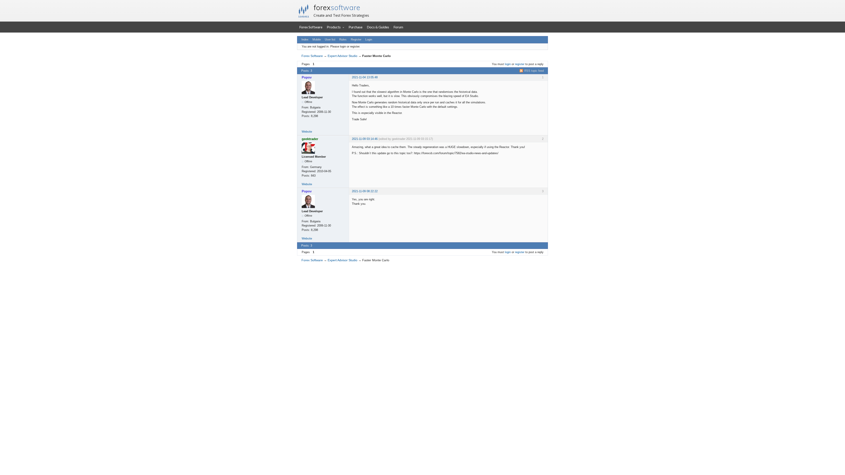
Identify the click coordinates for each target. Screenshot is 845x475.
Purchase (355, 27)
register (519, 64)
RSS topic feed (534, 70)
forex (337, 7)
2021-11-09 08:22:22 (365, 191)
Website (307, 131)
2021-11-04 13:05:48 (365, 77)
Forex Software (310, 27)
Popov (307, 77)
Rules (343, 39)
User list (330, 39)
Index (305, 39)
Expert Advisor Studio (342, 56)
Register (356, 39)
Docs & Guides (378, 27)
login (508, 64)
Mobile (316, 39)
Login (368, 39)
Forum (398, 27)
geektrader (310, 139)
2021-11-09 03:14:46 (365, 139)
